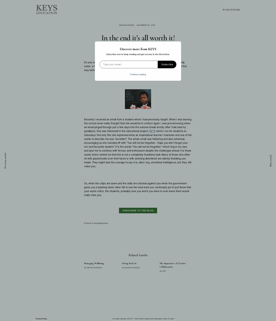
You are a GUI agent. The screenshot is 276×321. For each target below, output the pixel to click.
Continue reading (138, 74)
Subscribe (167, 64)
